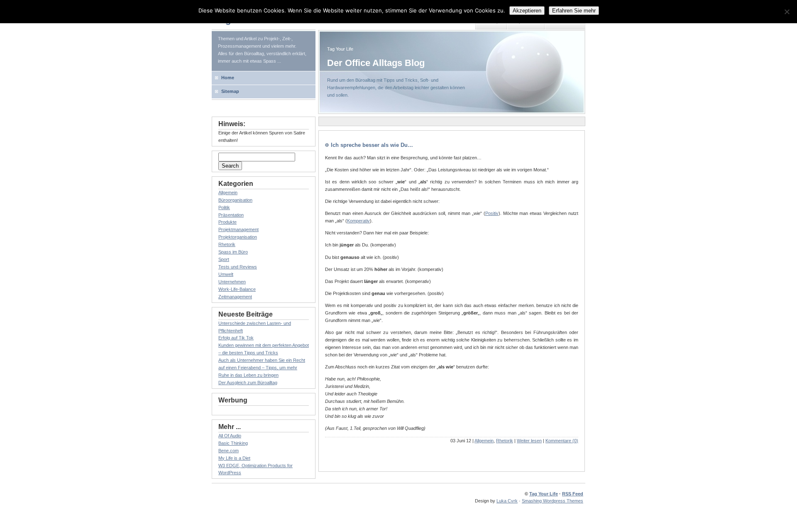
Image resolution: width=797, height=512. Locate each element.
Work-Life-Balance (237, 289)
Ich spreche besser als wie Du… (372, 145)
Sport (223, 259)
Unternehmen (232, 281)
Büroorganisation (235, 199)
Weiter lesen (529, 440)
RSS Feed (572, 493)
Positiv (492, 213)
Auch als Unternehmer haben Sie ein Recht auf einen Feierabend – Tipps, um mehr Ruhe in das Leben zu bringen (261, 368)
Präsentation (231, 214)
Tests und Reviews (237, 266)
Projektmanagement (238, 229)
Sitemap (230, 91)
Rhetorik (504, 440)
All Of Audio (229, 435)
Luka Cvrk (507, 500)
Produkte (227, 221)
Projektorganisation (237, 236)
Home (227, 77)
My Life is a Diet (234, 458)
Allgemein (484, 440)
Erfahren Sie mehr (574, 10)
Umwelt (225, 274)
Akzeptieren (527, 10)
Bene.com (228, 450)
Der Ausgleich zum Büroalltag (247, 382)
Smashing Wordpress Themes (552, 500)
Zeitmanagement (235, 296)
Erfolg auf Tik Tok (236, 337)
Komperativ (358, 220)
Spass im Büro (233, 251)
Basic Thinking (233, 443)
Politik (224, 207)
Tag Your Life (543, 493)
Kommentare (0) (561, 440)
